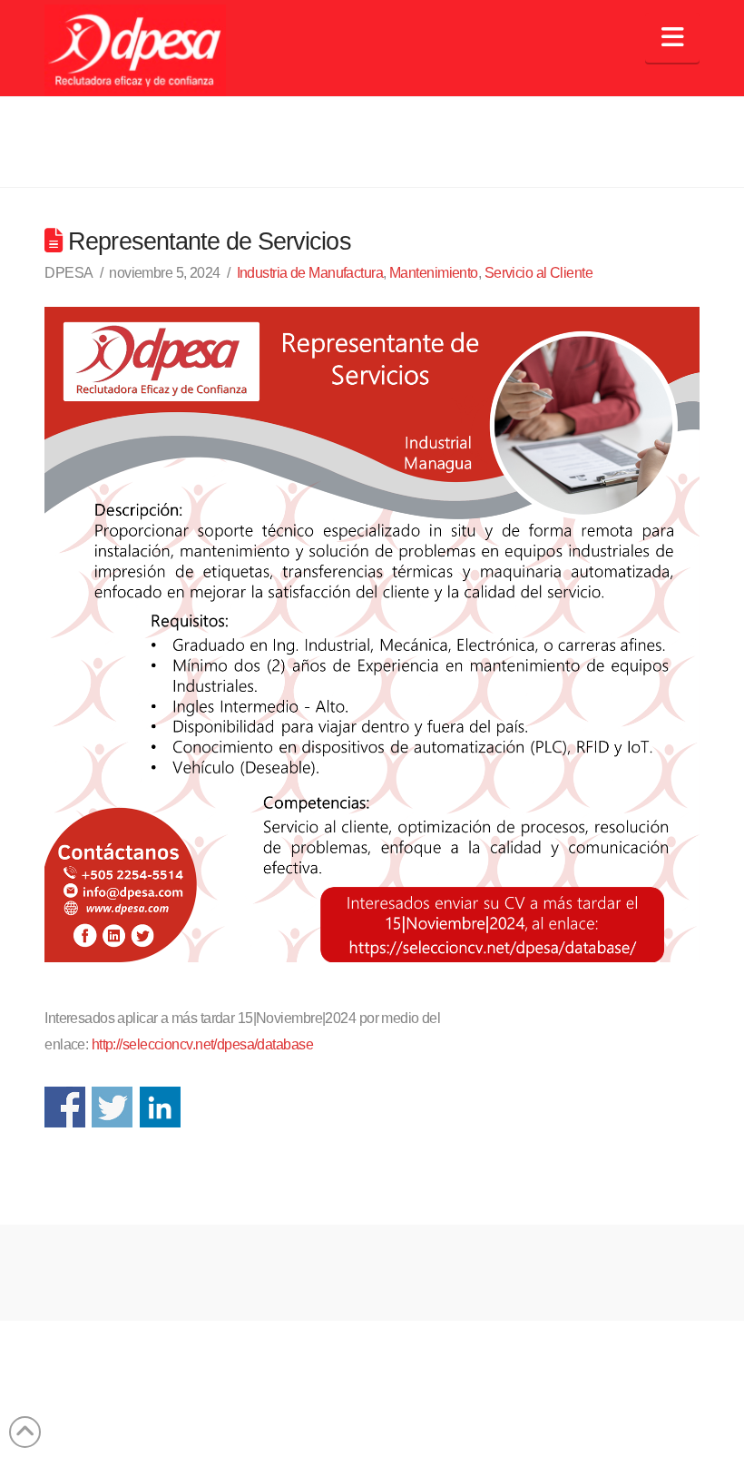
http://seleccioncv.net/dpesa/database (202, 1044)
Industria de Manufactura (310, 273)
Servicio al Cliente (538, 273)
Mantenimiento (433, 273)
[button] (672, 38)
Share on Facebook (64, 1107)
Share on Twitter (112, 1107)
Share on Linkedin (160, 1107)
